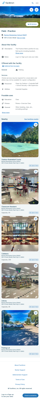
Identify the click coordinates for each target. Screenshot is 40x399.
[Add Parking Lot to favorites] (36, 313)
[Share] (31, 10)
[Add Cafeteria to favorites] (36, 219)
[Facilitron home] (8, 4)
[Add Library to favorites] (36, 266)
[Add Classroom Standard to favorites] (36, 172)
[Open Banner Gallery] (20, 17)
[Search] (32, 3)
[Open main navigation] (37, 3)
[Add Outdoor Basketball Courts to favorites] (36, 125)
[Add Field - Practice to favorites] (36, 10)
